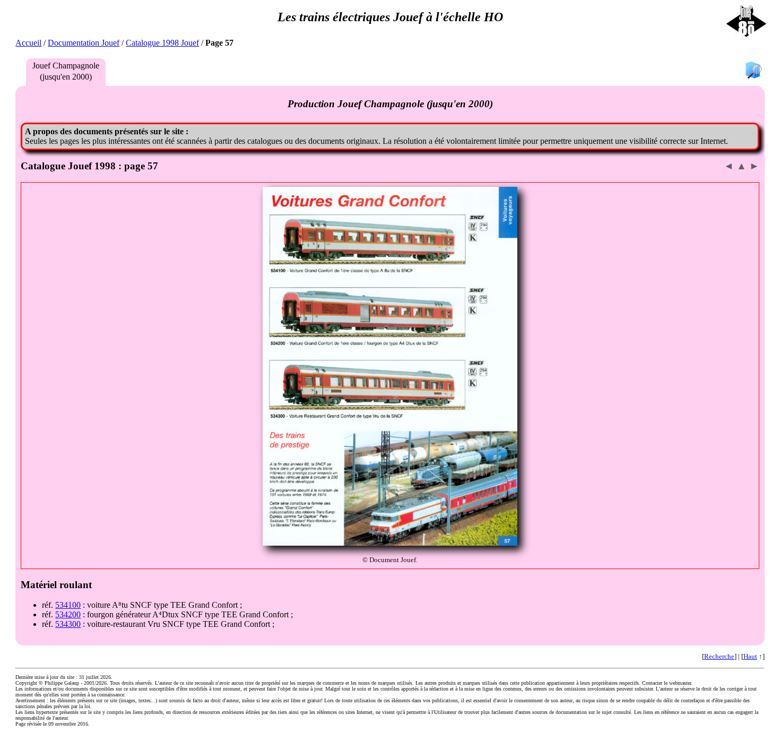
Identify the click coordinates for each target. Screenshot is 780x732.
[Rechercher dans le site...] (753, 71)
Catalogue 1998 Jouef (162, 42)
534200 (68, 614)
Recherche (719, 656)
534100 (68, 604)
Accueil (28, 42)
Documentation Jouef (83, 42)
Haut (750, 656)
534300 (68, 623)
